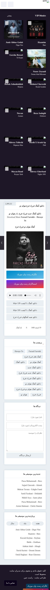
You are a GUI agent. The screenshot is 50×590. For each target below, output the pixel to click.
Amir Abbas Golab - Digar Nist (28, 530)
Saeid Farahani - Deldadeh (31, 494)
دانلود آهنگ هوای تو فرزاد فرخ (28, 389)
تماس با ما (10, 583)
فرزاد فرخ (23, 214)
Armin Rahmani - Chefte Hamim (29, 506)
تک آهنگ (19, 328)
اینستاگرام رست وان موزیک (25, 284)
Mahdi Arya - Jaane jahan (32, 498)
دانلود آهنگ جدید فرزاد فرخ (30, 373)
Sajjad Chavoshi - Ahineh (32, 485)
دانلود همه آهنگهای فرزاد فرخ (25, 317)
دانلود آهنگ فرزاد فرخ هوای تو (32, 206)
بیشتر (9, 16)
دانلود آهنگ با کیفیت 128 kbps (25, 303)
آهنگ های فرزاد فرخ (32, 357)
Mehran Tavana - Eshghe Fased (29, 489)
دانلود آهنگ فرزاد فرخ (32, 378)
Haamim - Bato (34, 534)
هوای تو (24, 395)
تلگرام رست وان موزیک (27, 274)
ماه (25, 523)
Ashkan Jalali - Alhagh (31, 546)
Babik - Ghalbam (33, 542)
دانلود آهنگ (20, 362)
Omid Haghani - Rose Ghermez (28, 555)
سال (12, 523)
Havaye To (19, 351)
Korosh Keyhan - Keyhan (30, 538)
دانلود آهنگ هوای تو (33, 384)
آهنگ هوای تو (35, 362)
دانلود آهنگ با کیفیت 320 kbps (25, 310)
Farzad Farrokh (28, 217)
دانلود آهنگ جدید (34, 214)
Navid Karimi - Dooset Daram (28, 550)
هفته (37, 523)
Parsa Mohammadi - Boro (32, 481)
